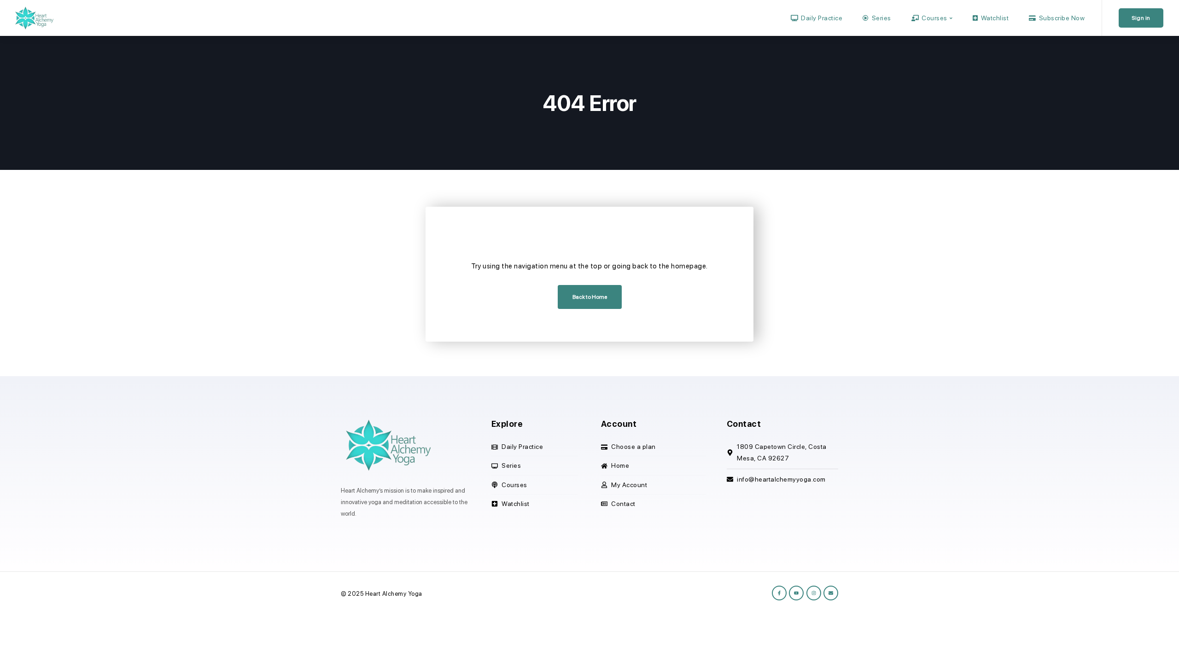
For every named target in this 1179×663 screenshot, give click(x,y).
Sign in (1141, 18)
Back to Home (589, 297)
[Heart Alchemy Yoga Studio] (33, 17)
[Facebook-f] (779, 593)
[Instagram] (813, 593)
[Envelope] (830, 593)
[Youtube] (796, 593)
